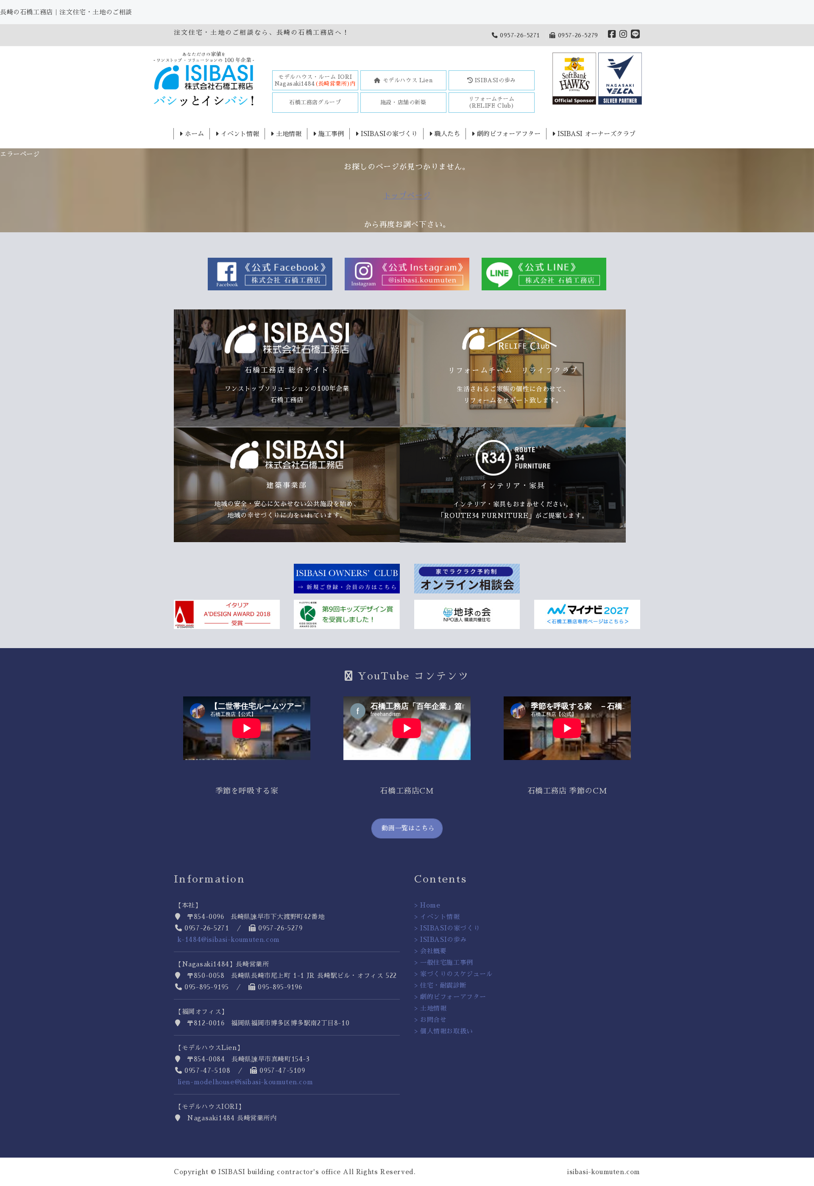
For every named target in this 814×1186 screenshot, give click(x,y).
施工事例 (330, 134)
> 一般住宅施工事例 (443, 962)
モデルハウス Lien (406, 80)
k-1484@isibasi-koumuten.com (229, 939)
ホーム (193, 134)
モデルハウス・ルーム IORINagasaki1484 (315, 80)
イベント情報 (239, 134)
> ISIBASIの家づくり (447, 928)
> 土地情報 (430, 1008)
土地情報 (287, 134)
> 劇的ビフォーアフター (450, 997)
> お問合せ (430, 1019)
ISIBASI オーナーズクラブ (595, 134)
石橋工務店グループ (315, 102)
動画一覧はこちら (407, 828)
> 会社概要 (430, 951)
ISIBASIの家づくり (388, 134)
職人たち (446, 134)
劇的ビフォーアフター (508, 134)
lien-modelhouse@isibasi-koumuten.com (245, 1082)
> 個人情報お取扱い (443, 1031)
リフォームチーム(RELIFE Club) (491, 102)
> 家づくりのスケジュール (453, 974)
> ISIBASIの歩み (440, 939)
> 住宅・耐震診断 (440, 985)
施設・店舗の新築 (403, 102)
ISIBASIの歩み (494, 80)
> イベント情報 (437, 916)
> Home (427, 905)
